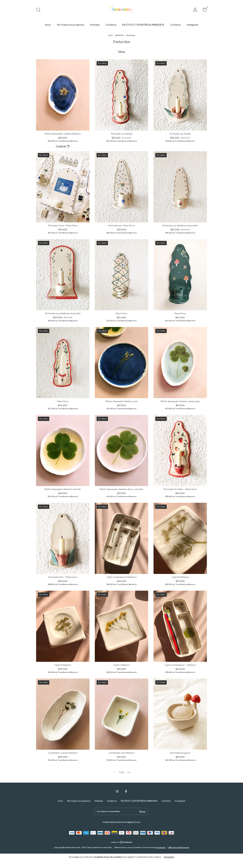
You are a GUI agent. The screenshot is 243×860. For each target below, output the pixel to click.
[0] (203, 10)
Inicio (48, 24)
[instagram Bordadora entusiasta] (117, 791)
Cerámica (110, 24)
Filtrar (121, 51)
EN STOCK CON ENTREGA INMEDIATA (143, 24)
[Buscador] (39, 10)
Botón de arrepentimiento (178, 847)
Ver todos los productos (70, 24)
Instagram (192, 24)
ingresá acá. (160, 847)
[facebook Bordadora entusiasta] (126, 791)
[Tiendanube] (121, 842)
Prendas (95, 24)
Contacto (175, 24)
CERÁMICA (119, 35)
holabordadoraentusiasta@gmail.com (121, 822)
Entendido (169, 857)
